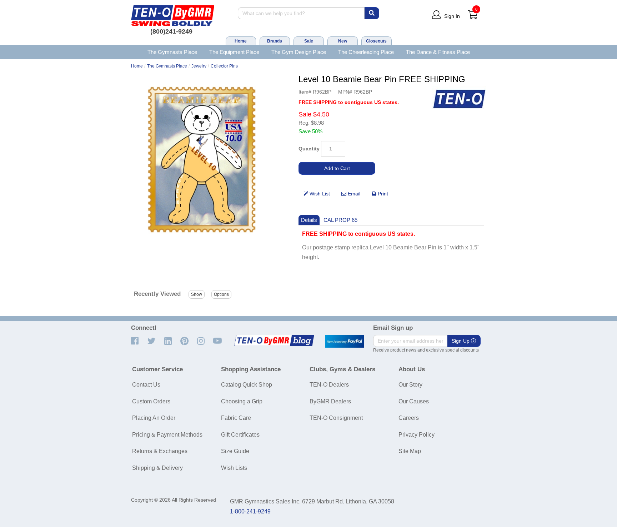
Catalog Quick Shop (246, 385)
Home (241, 41)
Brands (274, 41)
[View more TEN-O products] (459, 99)
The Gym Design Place (298, 52)
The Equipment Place (234, 52)
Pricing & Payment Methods (167, 435)
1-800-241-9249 (250, 511)
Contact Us (146, 385)
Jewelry (198, 66)
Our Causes (413, 401)
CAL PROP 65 (340, 220)
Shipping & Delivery (157, 468)
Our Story (410, 385)
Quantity (309, 148)
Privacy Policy (416, 435)
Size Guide (235, 451)
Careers (408, 418)
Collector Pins (224, 66)
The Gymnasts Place (172, 52)
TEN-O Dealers (329, 385)
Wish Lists (234, 468)
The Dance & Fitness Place (438, 52)
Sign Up (461, 341)
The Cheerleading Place (366, 52)
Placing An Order (153, 418)
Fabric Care (236, 418)
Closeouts (376, 41)
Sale (308, 41)
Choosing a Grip (241, 401)
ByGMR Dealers (330, 401)
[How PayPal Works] (344, 341)
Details (309, 220)
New (342, 41)
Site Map (409, 451)
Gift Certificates (240, 435)
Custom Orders (151, 401)
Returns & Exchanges (159, 451)
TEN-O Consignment (336, 418)
